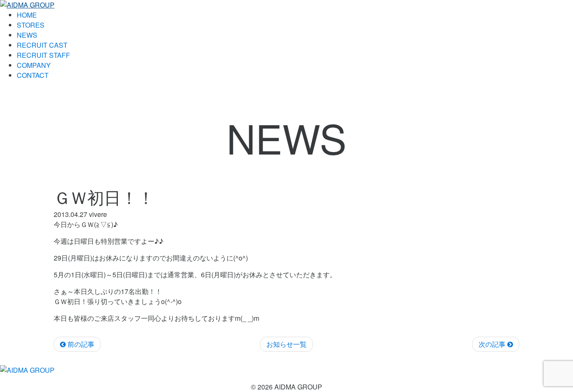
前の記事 (80, 344)
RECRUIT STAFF (43, 55)
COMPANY (34, 65)
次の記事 (493, 344)
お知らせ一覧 (286, 344)
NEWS (27, 35)
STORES (30, 25)
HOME (27, 15)
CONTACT (33, 75)
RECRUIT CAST (42, 45)
